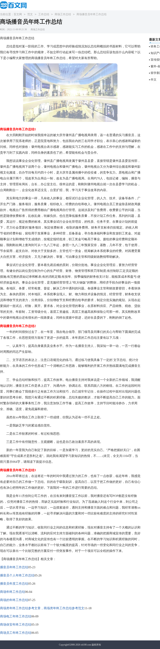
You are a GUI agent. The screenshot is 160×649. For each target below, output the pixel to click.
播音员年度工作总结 (14, 583)
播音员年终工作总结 (14, 567)
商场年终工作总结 (12, 591)
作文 (153, 79)
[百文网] (14, 5)
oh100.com (86, 644)
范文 (30, 14)
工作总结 (43, 14)
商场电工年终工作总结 (15, 616)
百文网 (18, 14)
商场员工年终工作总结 (15, 632)
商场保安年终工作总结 (15, 624)
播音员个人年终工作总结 (17, 575)
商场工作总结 (63, 14)
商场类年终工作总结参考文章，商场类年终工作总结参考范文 (42, 608)
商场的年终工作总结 (14, 600)
